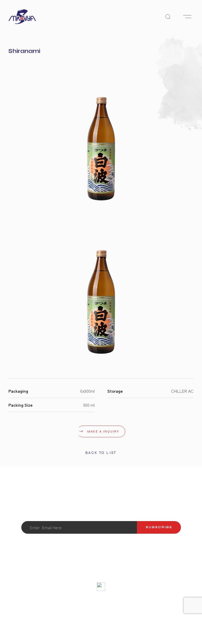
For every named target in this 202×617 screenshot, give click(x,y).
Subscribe (159, 527)
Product (93, 570)
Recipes (151, 570)
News (176, 570)
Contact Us (61, 570)
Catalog (122, 570)
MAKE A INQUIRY (103, 431)
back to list (101, 452)
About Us (29, 570)
